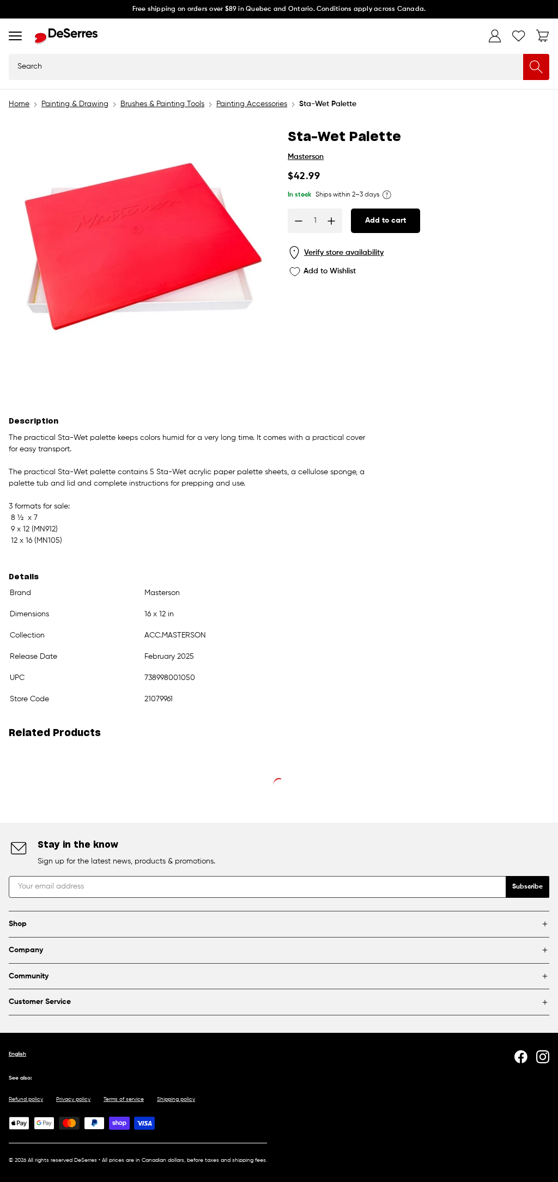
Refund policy (26, 1099)
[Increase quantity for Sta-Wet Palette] (331, 221)
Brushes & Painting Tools (162, 104)
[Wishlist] (518, 35)
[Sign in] (494, 35)
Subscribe (527, 887)
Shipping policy (176, 1099)
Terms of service (124, 1099)
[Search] (536, 67)
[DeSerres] (66, 36)
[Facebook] (520, 1056)
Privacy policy (73, 1099)
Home (19, 104)
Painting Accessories (251, 104)
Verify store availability (344, 252)
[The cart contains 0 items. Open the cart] (542, 35)
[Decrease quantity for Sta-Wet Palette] (299, 221)
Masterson (306, 157)
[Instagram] (542, 1056)
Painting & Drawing (74, 104)
